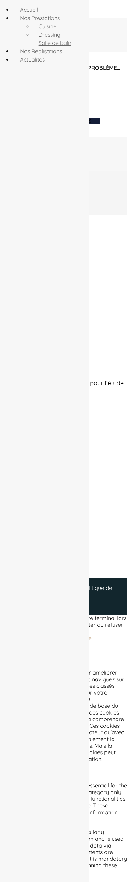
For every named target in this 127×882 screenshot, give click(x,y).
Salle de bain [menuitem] (55, 42)
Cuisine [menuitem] (47, 26)
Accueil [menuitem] (29, 9)
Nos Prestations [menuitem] (40, 18)
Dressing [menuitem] (49, 34)
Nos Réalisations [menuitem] (41, 51)
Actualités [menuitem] (32, 59)
